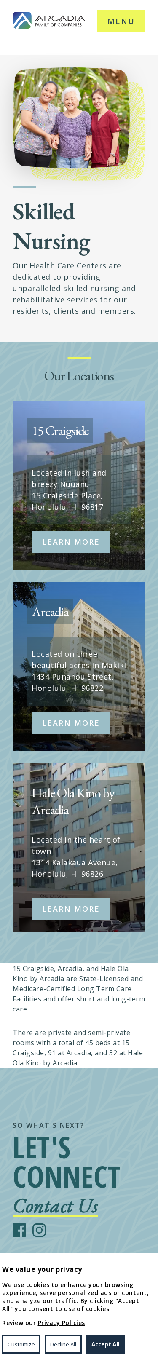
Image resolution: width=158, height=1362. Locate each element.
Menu (121, 21)
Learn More (71, 542)
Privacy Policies (61, 1323)
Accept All (105, 1344)
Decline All (63, 1344)
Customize (21, 1344)
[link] (49, 21)
